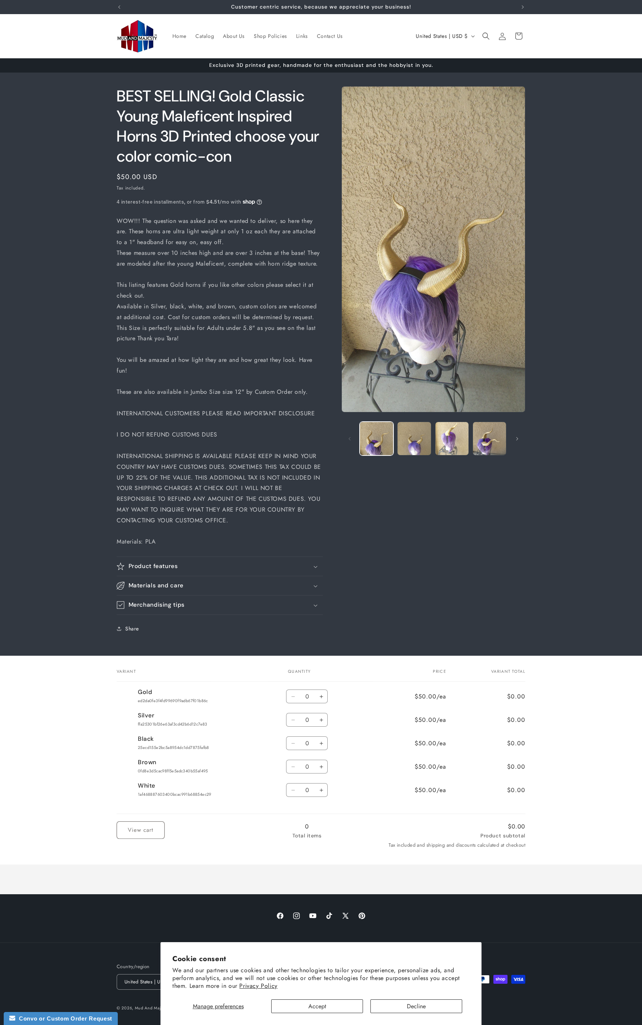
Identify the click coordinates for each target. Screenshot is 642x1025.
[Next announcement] (523, 7)
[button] (486, 36)
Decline (416, 1006)
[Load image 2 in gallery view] (414, 438)
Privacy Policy (258, 986)
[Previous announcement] (119, 7)
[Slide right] (517, 439)
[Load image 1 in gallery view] (376, 438)
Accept (317, 1006)
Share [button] (132, 628)
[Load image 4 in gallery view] (489, 438)
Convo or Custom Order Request (63, 1018)
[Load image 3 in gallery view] (452, 438)
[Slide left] (349, 439)
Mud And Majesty (152, 1008)
